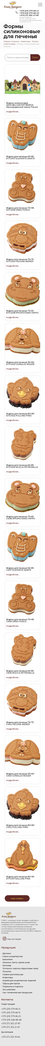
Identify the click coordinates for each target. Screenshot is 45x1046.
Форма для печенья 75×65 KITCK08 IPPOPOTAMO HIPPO (22, 312)
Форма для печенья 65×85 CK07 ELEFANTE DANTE (20, 569)
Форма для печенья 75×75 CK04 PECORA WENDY (20, 723)
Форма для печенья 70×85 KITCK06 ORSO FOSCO (20, 209)
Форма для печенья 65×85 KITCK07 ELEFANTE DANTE (20, 157)
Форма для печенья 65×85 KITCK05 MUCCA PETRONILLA (22, 466)
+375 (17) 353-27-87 (29, 15)
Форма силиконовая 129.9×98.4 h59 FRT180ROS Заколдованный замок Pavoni (22, 105)
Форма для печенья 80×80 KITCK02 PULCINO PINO (20, 415)
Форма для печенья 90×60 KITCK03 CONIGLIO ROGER (20, 363)
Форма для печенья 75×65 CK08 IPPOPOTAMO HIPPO (20, 517)
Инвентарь (25, 41)
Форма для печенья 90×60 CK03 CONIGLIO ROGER (20, 775)
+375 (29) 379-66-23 (29, 13)
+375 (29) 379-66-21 (29, 11)
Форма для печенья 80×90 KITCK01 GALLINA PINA (20, 877)
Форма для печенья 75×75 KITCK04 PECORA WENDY (20, 260)
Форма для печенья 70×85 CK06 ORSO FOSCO (20, 620)
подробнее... (12, 111)
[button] (40, 5)
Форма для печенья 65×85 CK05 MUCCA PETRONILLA (20, 672)
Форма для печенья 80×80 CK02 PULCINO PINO (20, 826)
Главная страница (11, 41)
